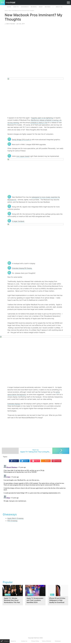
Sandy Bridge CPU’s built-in (21, 139)
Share (15, 461)
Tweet (26, 461)
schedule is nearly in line (38, 122)
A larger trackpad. (18, 221)
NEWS (9, 7)
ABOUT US (59, 7)
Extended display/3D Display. (22, 268)
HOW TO (16, 7)
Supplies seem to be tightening (42, 118)
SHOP (41, 7)
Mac (10, 10)
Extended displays (13, 404)
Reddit (47, 461)
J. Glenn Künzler (10, 23)
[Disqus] (35, 487)
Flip (36, 460)
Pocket (58, 461)
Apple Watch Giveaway (15, 518)
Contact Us (24, 641)
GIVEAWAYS (25, 7)
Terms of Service (46, 641)
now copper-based (22, 156)
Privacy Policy (35, 641)
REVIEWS (34, 7)
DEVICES (47, 7)
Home (6, 10)
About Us (13, 641)
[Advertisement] (35, 72)
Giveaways (58, 641)
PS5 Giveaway (12, 521)
